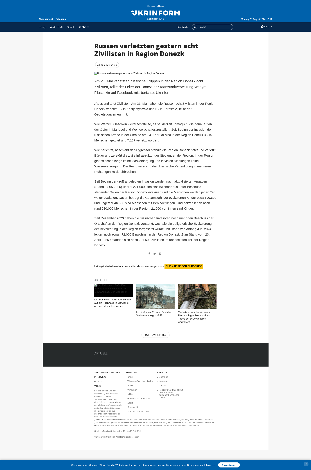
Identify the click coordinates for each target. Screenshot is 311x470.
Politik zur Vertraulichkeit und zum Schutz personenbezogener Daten (171, 394)
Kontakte (182, 27)
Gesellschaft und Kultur (138, 398)
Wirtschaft (56, 27)
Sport (70, 27)
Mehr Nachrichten (155, 335)
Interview (100, 377)
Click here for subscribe (184, 266)
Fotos (98, 381)
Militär (130, 394)
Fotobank (61, 19)
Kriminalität (132, 407)
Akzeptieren (229, 465)
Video (97, 386)
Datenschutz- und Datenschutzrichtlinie (188, 465)
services (163, 385)
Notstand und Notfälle (138, 411)
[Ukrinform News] (155, 13)
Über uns (163, 377)
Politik (130, 385)
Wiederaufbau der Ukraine (140, 381)
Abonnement (46, 19)
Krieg (42, 27)
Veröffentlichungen (107, 372)
